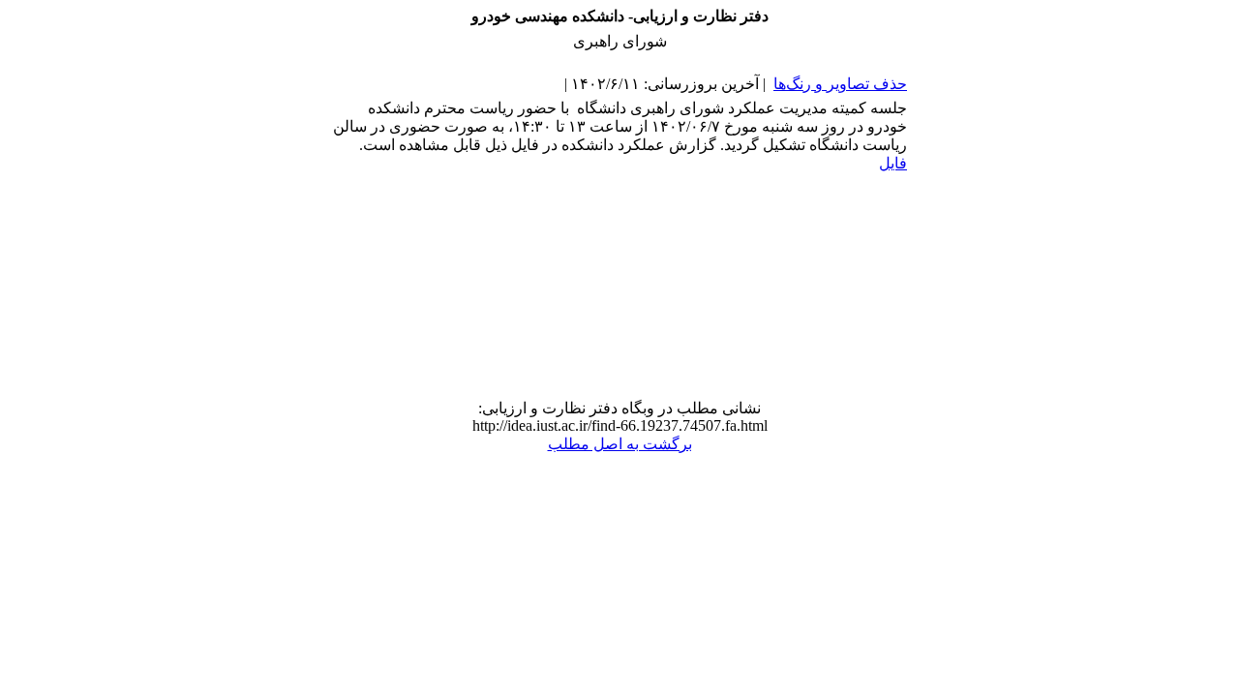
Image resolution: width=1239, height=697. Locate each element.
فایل (893, 163)
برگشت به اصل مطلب (620, 444)
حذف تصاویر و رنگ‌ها (840, 84)
